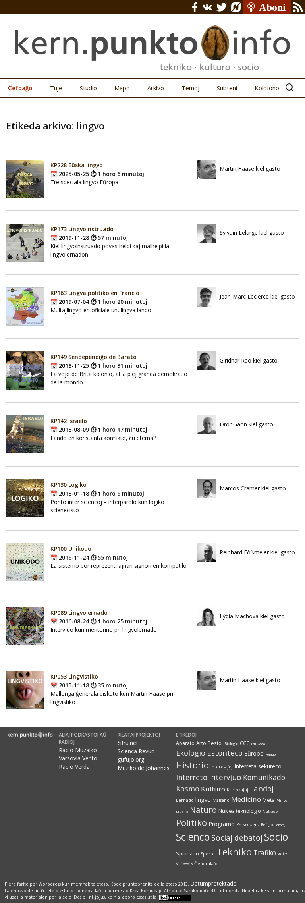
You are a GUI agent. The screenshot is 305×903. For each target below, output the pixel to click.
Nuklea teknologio (239, 811)
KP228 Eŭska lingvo (76, 165)
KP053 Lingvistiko (74, 676)
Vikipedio (184, 863)
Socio (276, 836)
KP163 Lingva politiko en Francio (94, 293)
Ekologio (190, 753)
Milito (281, 800)
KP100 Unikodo (70, 548)
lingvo (203, 799)
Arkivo (155, 88)
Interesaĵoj (221, 767)
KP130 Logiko (68, 484)
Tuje (56, 88)
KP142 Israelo (68, 420)
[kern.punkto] (152, 39)
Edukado (258, 743)
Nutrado (270, 811)
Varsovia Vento (78, 758)
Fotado (270, 754)
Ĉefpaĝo (20, 88)
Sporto (208, 854)
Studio (88, 88)
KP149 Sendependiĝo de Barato (93, 357)
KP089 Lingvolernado (79, 612)
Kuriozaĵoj (237, 790)
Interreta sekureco (258, 766)
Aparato (185, 743)
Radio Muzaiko (78, 750)
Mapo (122, 88)
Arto (201, 743)
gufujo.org (131, 759)
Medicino (246, 799)
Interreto (191, 777)
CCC (244, 743)
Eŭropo (254, 753)
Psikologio (247, 824)
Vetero (285, 854)
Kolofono (267, 88)
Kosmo (187, 788)
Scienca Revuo (136, 751)
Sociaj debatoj (237, 837)
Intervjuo (225, 777)
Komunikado (264, 777)
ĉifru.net (128, 743)
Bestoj (215, 743)
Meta (269, 799)
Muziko (182, 811)
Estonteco (225, 753)
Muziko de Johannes (144, 768)
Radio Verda (74, 766)
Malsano (221, 800)
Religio (267, 824)
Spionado (187, 853)
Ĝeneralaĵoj (206, 863)
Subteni (227, 88)
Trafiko (264, 852)
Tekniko (234, 851)
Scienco (193, 836)
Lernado (185, 800)
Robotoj (280, 824)
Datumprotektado (213, 883)
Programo (221, 824)
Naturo (203, 810)
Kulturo (213, 788)
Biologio (231, 743)
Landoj (262, 788)
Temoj (190, 88)
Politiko (191, 822)
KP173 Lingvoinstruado (82, 229)
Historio (192, 765)
